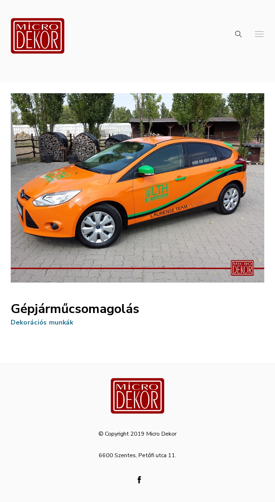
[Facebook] (139, 479)
